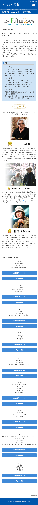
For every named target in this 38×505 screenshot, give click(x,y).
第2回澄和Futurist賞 (19, 296)
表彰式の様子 (19, 278)
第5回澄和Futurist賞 (19, 370)
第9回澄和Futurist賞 (19, 475)
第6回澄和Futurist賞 (19, 398)
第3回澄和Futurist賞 (19, 320)
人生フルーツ (26, 200)
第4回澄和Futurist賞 (19, 344)
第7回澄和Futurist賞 (19, 422)
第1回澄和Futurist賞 (19, 273)
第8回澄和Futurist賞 (19, 449)
